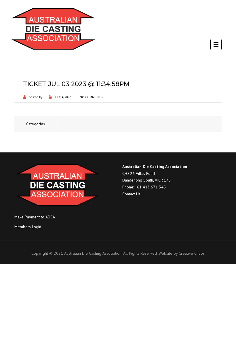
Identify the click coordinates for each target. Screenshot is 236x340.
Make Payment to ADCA (34, 217)
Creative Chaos (192, 253)
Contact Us (131, 194)
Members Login (27, 226)
